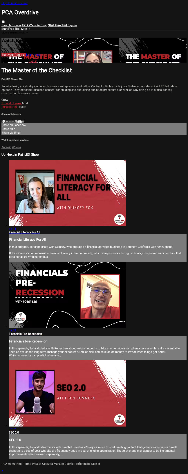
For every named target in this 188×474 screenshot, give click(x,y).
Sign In (25, 28)
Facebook (8, 121)
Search (6, 25)
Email (20, 121)
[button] (3, 21)
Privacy (37, 464)
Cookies (48, 464)
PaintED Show (9, 79)
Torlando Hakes (11, 103)
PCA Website (31, 25)
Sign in (72, 25)
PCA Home (8, 464)
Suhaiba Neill (10, 107)
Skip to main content (14, 3)
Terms (27, 464)
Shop (43, 25)
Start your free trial (13, 54)
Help (19, 464)
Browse (16, 25)
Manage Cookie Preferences (72, 464)
